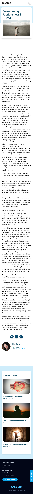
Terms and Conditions (8, 463)
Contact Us (5, 472)
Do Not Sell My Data (8, 475)
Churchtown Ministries (21, 348)
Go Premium (31, 476)
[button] (29, 3)
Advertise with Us (7, 470)
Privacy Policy (6, 465)
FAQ (3, 467)
